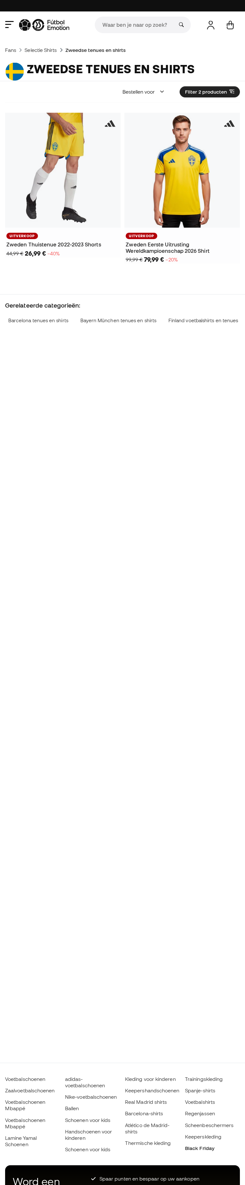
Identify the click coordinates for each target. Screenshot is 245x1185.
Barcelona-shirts (144, 1113)
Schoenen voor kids (87, 1120)
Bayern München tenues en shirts (118, 320)
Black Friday (199, 1148)
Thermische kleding (148, 1143)
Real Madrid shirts (146, 1102)
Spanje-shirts (200, 1090)
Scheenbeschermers (209, 1125)
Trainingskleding (204, 1079)
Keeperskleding (203, 1136)
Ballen (72, 1108)
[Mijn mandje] (230, 25)
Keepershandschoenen (152, 1090)
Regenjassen (200, 1113)
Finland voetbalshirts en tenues (203, 320)
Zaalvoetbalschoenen (30, 1090)
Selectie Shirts (41, 50)
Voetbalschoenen (25, 1079)
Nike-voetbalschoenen (91, 1097)
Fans (10, 50)
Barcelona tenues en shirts (38, 320)
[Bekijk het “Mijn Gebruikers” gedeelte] (210, 25)
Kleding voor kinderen (150, 1079)
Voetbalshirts (200, 1102)
